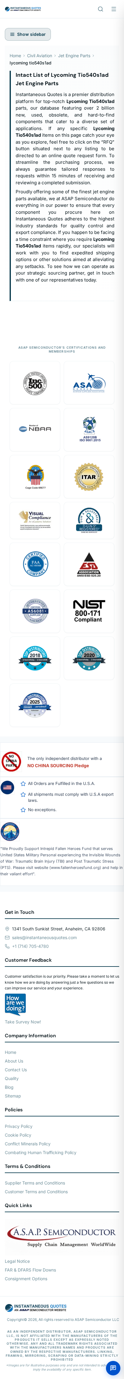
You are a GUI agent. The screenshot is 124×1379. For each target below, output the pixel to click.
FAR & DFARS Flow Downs (30, 1269)
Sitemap (13, 1095)
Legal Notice (17, 1261)
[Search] (100, 9)
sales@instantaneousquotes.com (44, 937)
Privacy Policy (19, 1126)
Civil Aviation (39, 55)
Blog (9, 1087)
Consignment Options (26, 1278)
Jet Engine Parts (74, 55)
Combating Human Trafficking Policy (40, 1152)
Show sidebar (31, 34)
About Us (14, 1060)
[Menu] (113, 9)
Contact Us (16, 1069)
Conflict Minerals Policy (28, 1143)
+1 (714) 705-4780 (30, 946)
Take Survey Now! (23, 1021)
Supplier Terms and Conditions (35, 1182)
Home (15, 55)
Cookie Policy (18, 1135)
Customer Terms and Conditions (36, 1191)
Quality (12, 1078)
